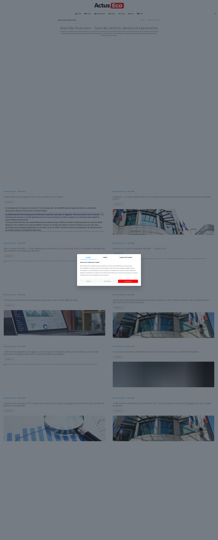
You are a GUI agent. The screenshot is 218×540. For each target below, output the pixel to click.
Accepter (88, 257)
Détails (105, 257)
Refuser (88, 281)
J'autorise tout (127, 281)
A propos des (126, 257)
